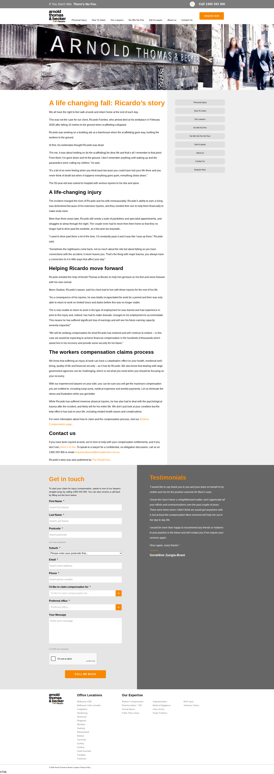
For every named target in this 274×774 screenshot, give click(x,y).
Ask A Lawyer (155, 20)
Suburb (54, 548)
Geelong (81, 728)
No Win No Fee (136, 20)
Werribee (81, 724)
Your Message (57, 614)
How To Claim (99, 20)
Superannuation (160, 701)
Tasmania (81, 739)
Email (53, 559)
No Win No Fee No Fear (200, 136)
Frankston (81, 759)
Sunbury (81, 747)
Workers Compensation (132, 701)
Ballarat (80, 736)
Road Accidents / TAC (132, 705)
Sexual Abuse (128, 709)
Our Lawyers (117, 20)
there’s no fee (68, 447)
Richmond (81, 717)
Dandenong (82, 713)
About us (171, 20)
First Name (56, 501)
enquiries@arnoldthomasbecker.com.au (97, 452)
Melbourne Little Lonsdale (89, 705)
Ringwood (81, 720)
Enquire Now (211, 16)
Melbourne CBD (84, 701)
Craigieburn (82, 709)
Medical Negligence (162, 705)
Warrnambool (83, 732)
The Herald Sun (101, 459)
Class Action (158, 709)
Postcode (56, 528)
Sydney (80, 743)
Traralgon (81, 755)
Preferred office (59, 600)
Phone (54, 573)
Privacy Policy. (85, 767)
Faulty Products (160, 713)
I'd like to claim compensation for (70, 587)
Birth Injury (189, 701)
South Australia (84, 751)
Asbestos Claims (191, 705)
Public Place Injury (130, 713)
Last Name (56, 515)
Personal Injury (79, 20)
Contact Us (186, 20)
